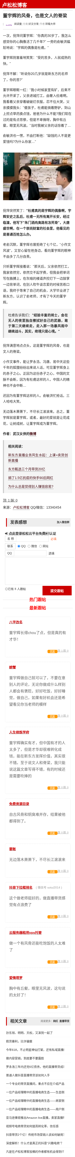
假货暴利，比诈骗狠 (19, 1041)
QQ (9, 553)
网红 (55, 1021)
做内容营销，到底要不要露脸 (25, 1058)
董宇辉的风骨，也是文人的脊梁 (35, 15)
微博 (33, 434)
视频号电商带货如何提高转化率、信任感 (32, 1126)
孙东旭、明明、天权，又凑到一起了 (29, 1032)
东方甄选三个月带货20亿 (26, 469)
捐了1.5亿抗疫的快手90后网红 (30, 478)
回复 (52, 651)
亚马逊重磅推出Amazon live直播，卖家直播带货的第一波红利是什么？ (35, 1117)
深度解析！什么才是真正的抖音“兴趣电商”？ (35, 1143)
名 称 (10, 538)
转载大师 (50, 24)
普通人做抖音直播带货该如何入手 (28, 1075)
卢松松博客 (14, 5)
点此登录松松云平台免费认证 (32, 533)
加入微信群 (63, 522)
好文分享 (34, 24)
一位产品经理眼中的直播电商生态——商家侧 (35, 1100)
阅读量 (18, 24)
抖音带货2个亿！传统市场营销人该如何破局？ (35, 1134)
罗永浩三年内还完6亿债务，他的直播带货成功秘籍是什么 (35, 1066)
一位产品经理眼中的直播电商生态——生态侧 (35, 1092)
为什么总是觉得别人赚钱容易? (30, 486)
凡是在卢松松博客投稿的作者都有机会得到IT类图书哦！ (35, 1151)
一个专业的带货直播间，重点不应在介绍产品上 (35, 1083)
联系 (10, 546)
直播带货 (64, 1021)
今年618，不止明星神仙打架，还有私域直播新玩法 (35, 1049)
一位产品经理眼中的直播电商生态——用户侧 (35, 1109)
